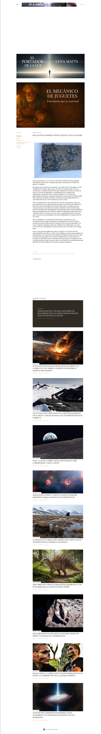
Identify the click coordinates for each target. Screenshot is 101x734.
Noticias (18, 145)
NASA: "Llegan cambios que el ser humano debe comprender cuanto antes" (55, 462)
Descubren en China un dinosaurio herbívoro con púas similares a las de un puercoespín (57, 585)
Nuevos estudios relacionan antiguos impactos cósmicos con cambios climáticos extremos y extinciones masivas (56, 368)
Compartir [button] (19, 132)
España (18, 138)
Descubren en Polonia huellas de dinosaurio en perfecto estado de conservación (56, 634)
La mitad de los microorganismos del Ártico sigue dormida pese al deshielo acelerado (57, 541)
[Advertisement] (49, 17)
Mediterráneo (19, 140)
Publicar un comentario (48, 318)
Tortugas (18, 147)
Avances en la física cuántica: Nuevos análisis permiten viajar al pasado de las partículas (55, 496)
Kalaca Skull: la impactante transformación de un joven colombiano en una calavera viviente (58, 674)
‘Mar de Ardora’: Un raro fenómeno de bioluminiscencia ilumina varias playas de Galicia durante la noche (57, 313)
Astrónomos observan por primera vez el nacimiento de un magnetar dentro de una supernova (54, 715)
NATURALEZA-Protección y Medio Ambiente (23, 143)
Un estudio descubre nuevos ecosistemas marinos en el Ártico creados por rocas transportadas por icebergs (57, 415)
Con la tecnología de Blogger (52, 729)
